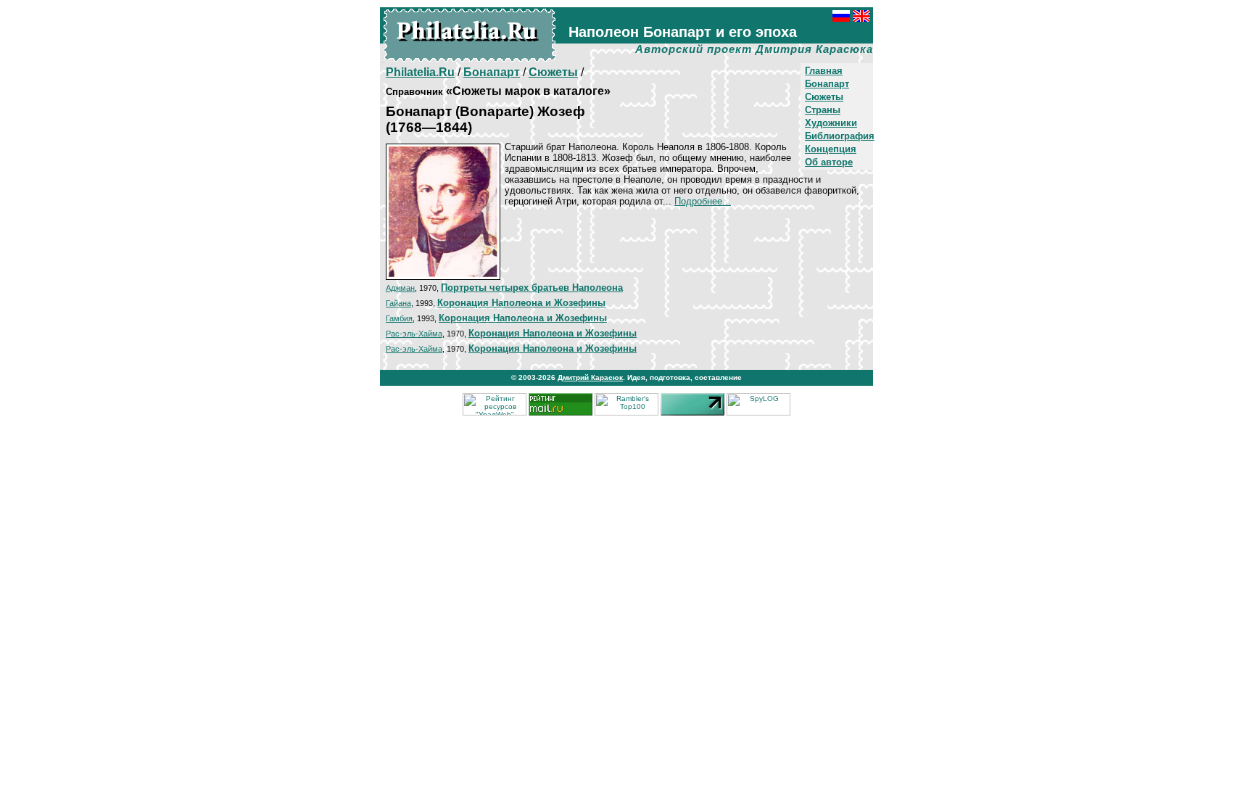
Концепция (830, 149)
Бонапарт (827, 83)
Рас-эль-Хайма (414, 333)
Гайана (398, 303)
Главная (824, 70)
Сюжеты (824, 96)
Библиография (839, 136)
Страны (822, 109)
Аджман (400, 288)
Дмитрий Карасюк (590, 377)
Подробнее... (702, 201)
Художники (831, 122)
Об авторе (829, 162)
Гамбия (399, 318)
